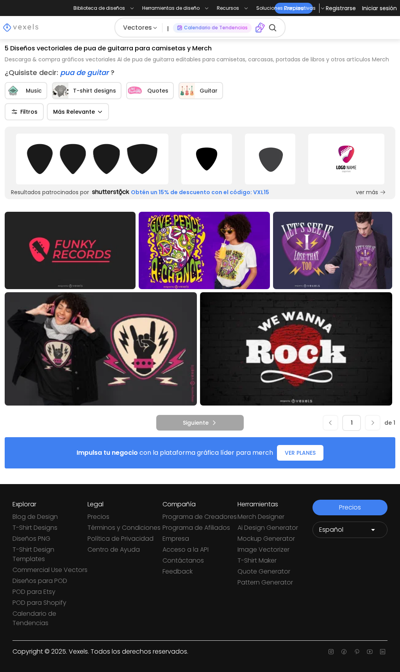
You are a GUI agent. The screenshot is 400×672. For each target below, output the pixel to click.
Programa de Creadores (199, 516)
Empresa (175, 538)
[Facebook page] (344, 652)
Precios (98, 516)
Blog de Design (35, 516)
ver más (367, 192)
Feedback (177, 571)
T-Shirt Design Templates (33, 554)
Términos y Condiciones (124, 527)
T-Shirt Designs (34, 527)
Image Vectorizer (263, 549)
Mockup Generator (266, 538)
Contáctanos (183, 560)
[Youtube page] (370, 652)
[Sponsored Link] (92, 159)
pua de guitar (85, 72)
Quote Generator (264, 571)
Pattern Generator (265, 582)
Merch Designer (261, 516)
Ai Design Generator (268, 527)
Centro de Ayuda (114, 549)
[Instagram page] (331, 652)
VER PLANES (300, 453)
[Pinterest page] (357, 652)
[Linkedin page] (383, 652)
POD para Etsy (33, 591)
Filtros (29, 112)
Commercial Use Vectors (50, 569)
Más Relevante (74, 112)
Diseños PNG (31, 538)
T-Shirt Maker (257, 560)
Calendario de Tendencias (34, 618)
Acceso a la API (185, 549)
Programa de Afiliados (196, 527)
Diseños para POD (39, 580)
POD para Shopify (39, 602)
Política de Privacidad (121, 538)
